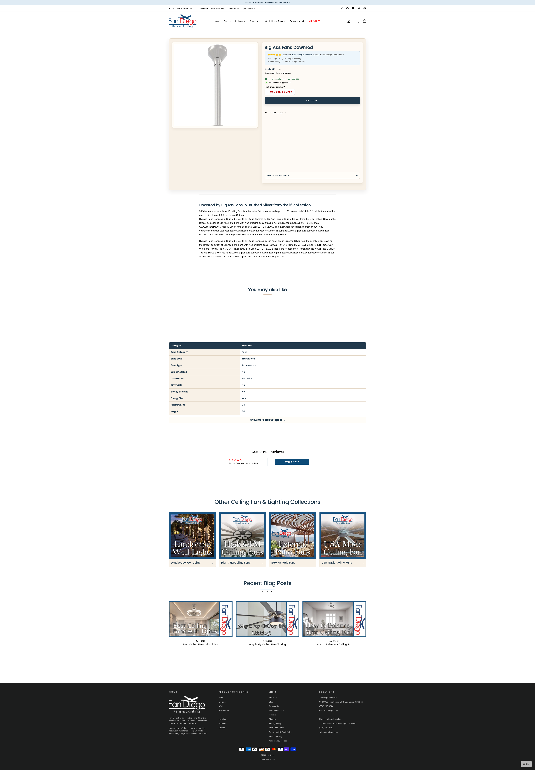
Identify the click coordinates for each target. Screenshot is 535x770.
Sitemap (272, 719)
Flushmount (224, 710)
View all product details (278, 175)
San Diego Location (328, 697)
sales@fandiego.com (328, 710)
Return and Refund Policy (280, 732)
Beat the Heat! (217, 8)
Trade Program (233, 8)
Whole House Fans (274, 21)
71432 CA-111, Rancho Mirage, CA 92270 (337, 723)
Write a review (292, 462)
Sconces (222, 723)
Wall (220, 706)
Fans (226, 21)
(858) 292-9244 (326, 706)
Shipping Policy (275, 736)
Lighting (239, 21)
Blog (271, 702)
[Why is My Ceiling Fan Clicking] (268, 619)
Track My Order (201, 8)
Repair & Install (297, 21)
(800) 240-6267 (250, 8)
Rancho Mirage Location (330, 719)
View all (267, 592)
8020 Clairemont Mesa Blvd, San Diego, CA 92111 (341, 702)
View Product (182, 317)
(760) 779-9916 (326, 728)
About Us (273, 697)
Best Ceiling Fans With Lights (200, 644)
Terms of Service (276, 728)
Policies (272, 715)
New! (217, 21)
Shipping (268, 73)
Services (254, 21)
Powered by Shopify (267, 759)
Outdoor (222, 702)
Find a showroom (184, 8)
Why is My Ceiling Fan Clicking (267, 644)
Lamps (222, 728)
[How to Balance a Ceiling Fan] (334, 619)
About (171, 8)
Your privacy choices (278, 741)
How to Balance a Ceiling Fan (334, 644)
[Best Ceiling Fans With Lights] (201, 619)
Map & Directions (276, 710)
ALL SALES (314, 21)
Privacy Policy (275, 723)
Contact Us (274, 706)
